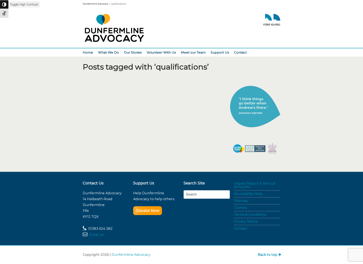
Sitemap (241, 201)
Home (88, 52)
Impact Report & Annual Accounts (254, 185)
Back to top (267, 255)
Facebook (268, 17)
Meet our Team (193, 52)
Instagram (277, 17)
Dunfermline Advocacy (131, 255)
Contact (240, 52)
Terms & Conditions (250, 215)
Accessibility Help (248, 194)
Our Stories (133, 52)
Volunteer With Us (161, 52)
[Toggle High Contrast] (4, 4)
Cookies (240, 208)
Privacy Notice (246, 221)
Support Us (220, 52)
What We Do (108, 52)
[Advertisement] (208, 216)
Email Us (96, 235)
